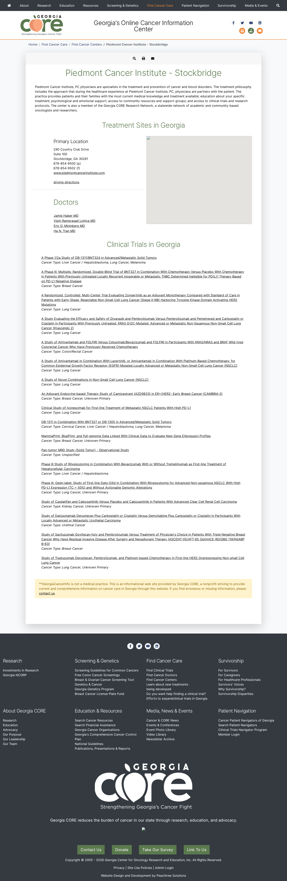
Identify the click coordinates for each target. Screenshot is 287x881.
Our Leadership (14, 739)
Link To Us (196, 849)
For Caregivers (229, 675)
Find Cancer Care (160, 5)
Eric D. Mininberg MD (69, 226)
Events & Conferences (162, 725)
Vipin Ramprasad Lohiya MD (74, 221)
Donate (121, 849)
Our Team (10, 744)
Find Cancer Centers (87, 44)
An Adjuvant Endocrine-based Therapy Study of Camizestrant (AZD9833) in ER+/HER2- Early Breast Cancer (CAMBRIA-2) (132, 394)
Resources (90, 5)
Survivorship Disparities (235, 694)
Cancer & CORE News (162, 720)
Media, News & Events (169, 711)
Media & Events (256, 5)
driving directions (66, 182)
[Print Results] (143, 58)
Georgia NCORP (15, 675)
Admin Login (164, 868)
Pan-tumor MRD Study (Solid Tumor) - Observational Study (85, 450)
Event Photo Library (161, 730)
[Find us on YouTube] (251, 23)
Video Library (156, 734)
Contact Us (91, 849)
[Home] (9, 5)
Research (44, 5)
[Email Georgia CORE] (260, 30)
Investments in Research (21, 670)
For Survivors (228, 670)
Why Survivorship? (232, 689)
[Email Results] (153, 58)
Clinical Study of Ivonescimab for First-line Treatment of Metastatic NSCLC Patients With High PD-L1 (116, 408)
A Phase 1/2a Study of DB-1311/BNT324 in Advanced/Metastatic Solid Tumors (99, 258)
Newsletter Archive (160, 739)
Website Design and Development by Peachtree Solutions (143, 875)
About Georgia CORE (24, 711)
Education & (87, 711)
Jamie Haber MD (66, 216)
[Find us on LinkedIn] (260, 23)
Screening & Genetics (122, 5)
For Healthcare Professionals (239, 680)
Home (33, 44)
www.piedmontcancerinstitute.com (79, 173)
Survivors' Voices (231, 684)
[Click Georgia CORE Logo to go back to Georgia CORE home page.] (41, 25)
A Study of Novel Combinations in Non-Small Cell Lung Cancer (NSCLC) (95, 380)
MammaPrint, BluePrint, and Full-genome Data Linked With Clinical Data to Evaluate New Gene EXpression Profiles (126, 436)
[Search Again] (134, 58)
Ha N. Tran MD (64, 231)
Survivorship (227, 5)
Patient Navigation (195, 5)
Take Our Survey (157, 849)
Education (67, 5)
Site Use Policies (139, 868)
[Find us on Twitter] (242, 23)
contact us (47, 593)
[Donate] (251, 30)
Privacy (119, 868)
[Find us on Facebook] (233, 23)
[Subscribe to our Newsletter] (242, 30)
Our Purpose (12, 734)
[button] (278, 5)
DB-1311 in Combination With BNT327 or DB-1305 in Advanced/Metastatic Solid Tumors (106, 422)
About (24, 5)
